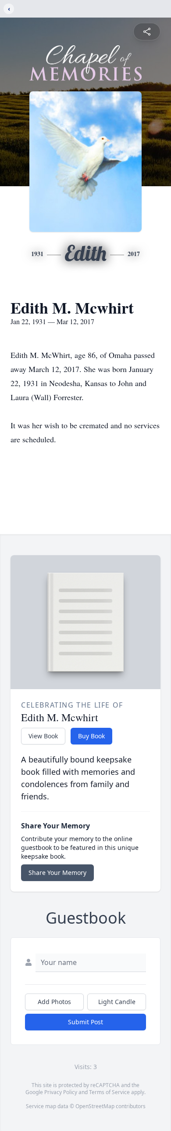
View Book (43, 736)
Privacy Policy (60, 1092)
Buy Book (91, 736)
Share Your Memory (57, 872)
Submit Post (85, 1022)
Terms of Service (109, 1092)
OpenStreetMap (94, 1106)
